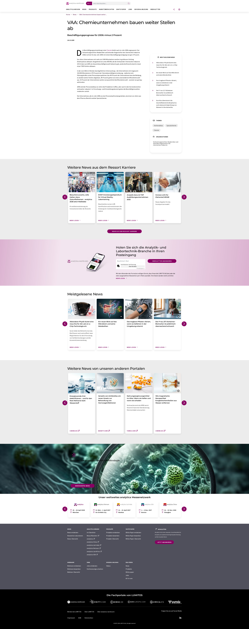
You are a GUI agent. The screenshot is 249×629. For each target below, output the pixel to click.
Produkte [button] (93, 9)
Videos (108, 566)
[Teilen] (174, 9)
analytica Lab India (93, 545)
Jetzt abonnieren (164, 542)
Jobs (127, 575)
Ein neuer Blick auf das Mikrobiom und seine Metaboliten (167, 74)
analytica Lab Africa (93, 551)
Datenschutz (89, 618)
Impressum (71, 618)
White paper (130, 572)
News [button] (84, 9)
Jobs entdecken (92, 566)
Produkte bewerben (112, 536)
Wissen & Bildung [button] (141, 9)
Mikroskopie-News (82, 486)
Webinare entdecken (74, 566)
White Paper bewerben (133, 536)
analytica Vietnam (93, 548)
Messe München (92, 536)
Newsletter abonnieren (162, 261)
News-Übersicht (72, 539)
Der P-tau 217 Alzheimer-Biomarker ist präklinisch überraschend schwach (164, 92)
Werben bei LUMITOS (74, 612)
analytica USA (91, 555)
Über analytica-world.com (105, 612)
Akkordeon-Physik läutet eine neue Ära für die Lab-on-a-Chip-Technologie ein (167, 65)
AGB (79, 618)
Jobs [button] (130, 9)
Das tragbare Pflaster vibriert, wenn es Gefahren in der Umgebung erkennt (166, 82)
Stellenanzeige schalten (95, 569)
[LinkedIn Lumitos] (180, 618)
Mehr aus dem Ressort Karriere (124, 231)
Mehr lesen (120, 278)
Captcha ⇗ (141, 268)
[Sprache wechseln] (179, 9)
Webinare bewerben (74, 569)
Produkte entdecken (113, 532)
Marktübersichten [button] (106, 9)
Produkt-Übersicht (112, 539)
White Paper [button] (121, 9)
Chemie (109, 50)
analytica (90, 539)
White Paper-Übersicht (133, 539)
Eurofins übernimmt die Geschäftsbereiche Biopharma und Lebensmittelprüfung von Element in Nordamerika (166, 103)
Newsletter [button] (155, 9)
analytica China (92, 542)
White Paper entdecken (133, 532)
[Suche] (128, 3)
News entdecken (72, 532)
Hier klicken (133, 266)
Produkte (129, 569)
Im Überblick (91, 532)
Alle (88, 3)
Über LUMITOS (89, 612)
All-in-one (129, 578)
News (127, 566)
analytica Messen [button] (73, 9)
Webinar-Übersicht (73, 572)
